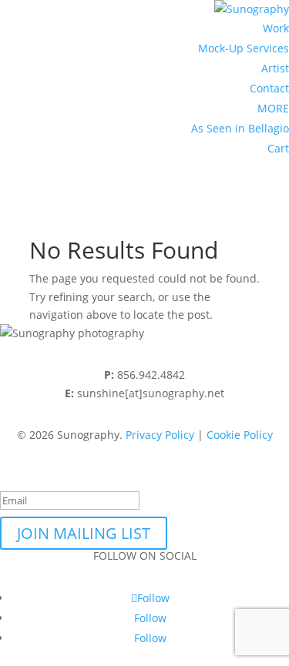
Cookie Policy (240, 434)
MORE (273, 108)
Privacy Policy (160, 434)
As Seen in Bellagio (240, 128)
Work (276, 28)
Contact (269, 88)
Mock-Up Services (243, 48)
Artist (275, 68)
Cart (278, 148)
